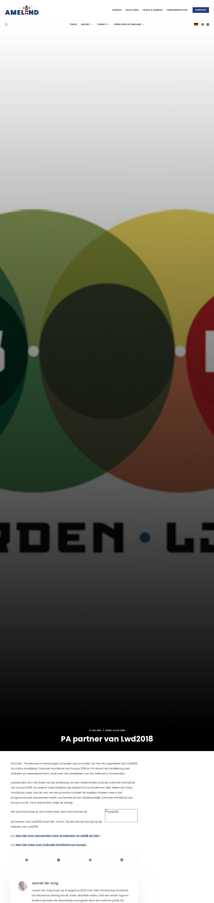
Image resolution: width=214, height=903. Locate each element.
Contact (200, 10)
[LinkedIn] (122, 860)
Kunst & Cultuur (115, 730)
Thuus (73, 24)
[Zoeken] (6, 24)
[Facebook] (202, 24)
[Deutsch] (196, 24)
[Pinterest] (90, 860)
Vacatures (132, 10)
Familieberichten (177, 10)
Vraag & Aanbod (153, 10)
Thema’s (102, 24)
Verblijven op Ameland (127, 24)
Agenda (116, 10)
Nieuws (85, 24)
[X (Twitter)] (207, 24)
